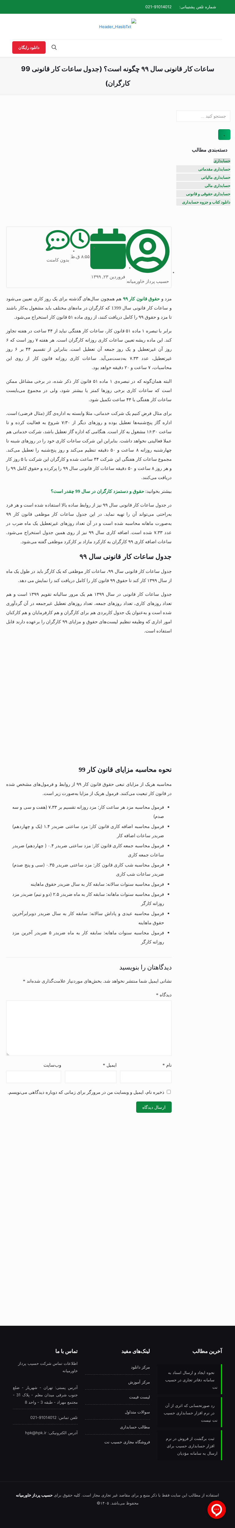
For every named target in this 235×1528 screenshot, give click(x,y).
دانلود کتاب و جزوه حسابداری (206, 202)
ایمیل (110, 1065)
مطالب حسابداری (135, 1426)
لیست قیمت (139, 1396)
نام (167, 1065)
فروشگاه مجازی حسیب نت (127, 1441)
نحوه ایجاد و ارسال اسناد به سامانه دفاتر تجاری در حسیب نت (191, 1380)
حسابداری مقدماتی (214, 169)
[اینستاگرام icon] (29, 6)
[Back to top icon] (29, 1515)
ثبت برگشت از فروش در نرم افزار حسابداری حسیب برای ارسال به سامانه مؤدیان (192, 1446)
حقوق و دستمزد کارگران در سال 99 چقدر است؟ (97, 491)
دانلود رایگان (28, 47)
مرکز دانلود (140, 1367)
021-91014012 (158, 6)
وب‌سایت (52, 1065)
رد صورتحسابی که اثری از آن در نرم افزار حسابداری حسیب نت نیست (191, 1413)
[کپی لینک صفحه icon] (21, 6)
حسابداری (222, 160)
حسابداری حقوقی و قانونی (208, 193)
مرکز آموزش (139, 1382)
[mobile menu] (217, 48)
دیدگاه (164, 994)
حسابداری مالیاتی (215, 177)
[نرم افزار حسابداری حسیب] (117, 26)
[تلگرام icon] (36, 6)
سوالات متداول (137, 1411)
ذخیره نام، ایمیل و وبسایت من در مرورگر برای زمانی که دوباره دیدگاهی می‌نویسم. (86, 1092)
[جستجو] (224, 134)
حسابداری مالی (217, 185)
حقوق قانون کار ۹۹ (141, 298)
